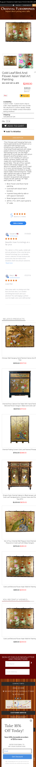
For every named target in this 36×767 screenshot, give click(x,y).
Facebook (15, 698)
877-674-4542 (30, 8)
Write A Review (18, 223)
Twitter (18, 698)
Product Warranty (18, 717)
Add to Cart (15, 126)
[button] (31, 720)
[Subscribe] (31, 662)
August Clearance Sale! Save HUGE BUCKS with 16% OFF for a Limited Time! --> (18, 2)
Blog (18, 5)
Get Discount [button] (17, 756)
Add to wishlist (13, 132)
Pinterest (20, 698)
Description (18, 138)
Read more (9, 263)
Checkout (27, 5)
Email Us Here (18, 688)
